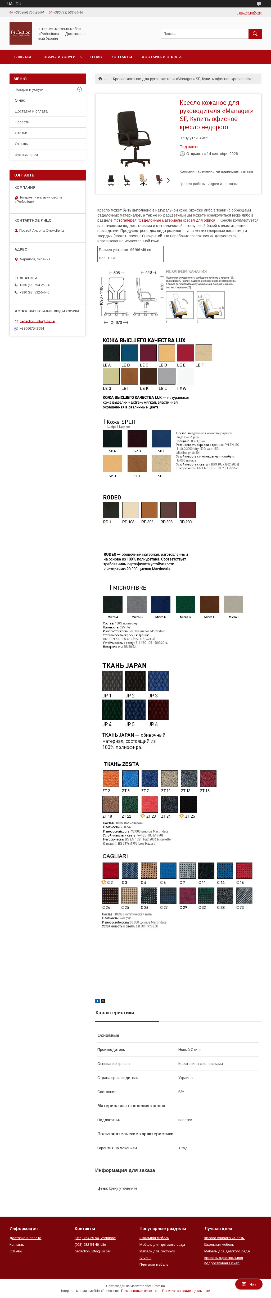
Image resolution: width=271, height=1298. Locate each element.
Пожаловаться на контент (140, 1291)
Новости (22, 122)
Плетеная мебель (153, 1264)
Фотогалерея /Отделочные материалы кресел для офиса (164, 220)
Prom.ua (158, 1286)
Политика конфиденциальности (186, 1291)
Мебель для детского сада (162, 1245)
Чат (253, 1284)
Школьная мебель (154, 1238)
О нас (96, 57)
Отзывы (22, 144)
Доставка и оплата (162, 57)
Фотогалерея (26, 155)
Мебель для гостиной (157, 1251)
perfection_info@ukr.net (37, 321)
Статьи (21, 133)
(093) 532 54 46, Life (90, 1245)
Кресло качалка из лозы (224, 1238)
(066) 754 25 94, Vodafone (95, 1238)
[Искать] (255, 34)
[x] (103, 1002)
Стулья (145, 1258)
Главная (22, 57)
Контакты (121, 57)
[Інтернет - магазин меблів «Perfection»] (21, 43)
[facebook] (97, 1002)
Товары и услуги (58, 57)
